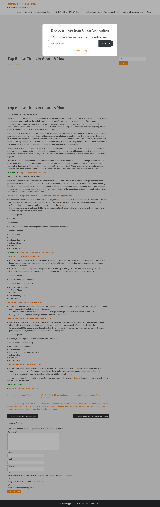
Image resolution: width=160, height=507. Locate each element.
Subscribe (106, 43)
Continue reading (80, 51)
